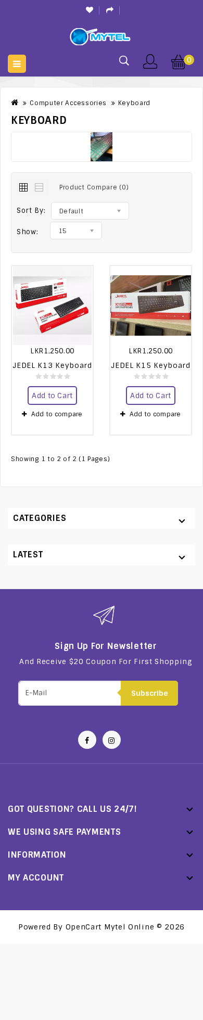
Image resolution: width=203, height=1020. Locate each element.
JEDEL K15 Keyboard (151, 365)
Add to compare (57, 414)
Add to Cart (52, 395)
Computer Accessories (68, 103)
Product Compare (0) (94, 187)
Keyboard (134, 103)
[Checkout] (110, 10)
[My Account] (150, 60)
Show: (28, 231)
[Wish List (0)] (90, 10)
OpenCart (84, 927)
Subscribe (149, 693)
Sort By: (31, 210)
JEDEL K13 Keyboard (52, 365)
